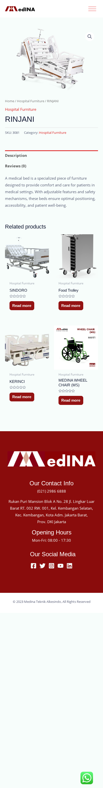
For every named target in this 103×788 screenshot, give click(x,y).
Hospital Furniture (30, 101)
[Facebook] (33, 565)
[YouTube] (60, 565)
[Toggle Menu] (92, 8)
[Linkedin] (69, 565)
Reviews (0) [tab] (15, 165)
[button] (89, 36)
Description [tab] (16, 155)
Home (9, 101)
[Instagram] (51, 565)
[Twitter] (42, 565)
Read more (21, 306)
